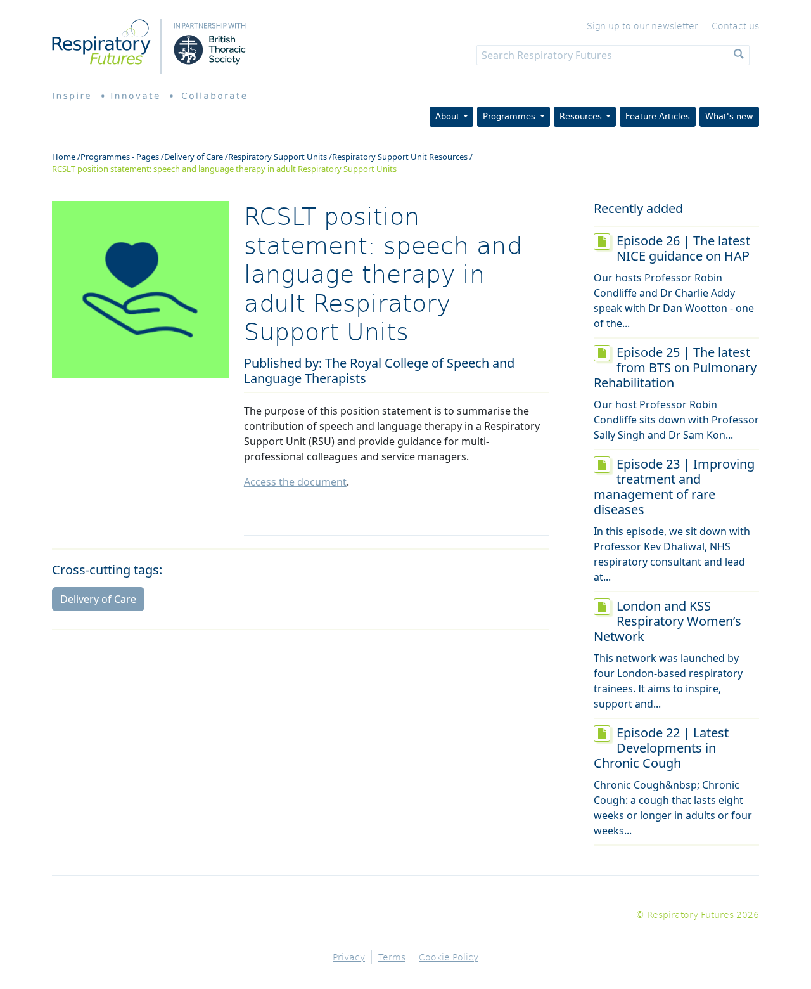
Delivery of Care (193, 156)
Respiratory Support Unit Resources (400, 156)
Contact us (735, 26)
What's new (729, 116)
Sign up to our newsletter (642, 26)
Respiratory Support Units (277, 156)
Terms (392, 957)
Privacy (349, 957)
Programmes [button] (510, 116)
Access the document (295, 482)
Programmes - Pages (119, 156)
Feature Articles (657, 116)
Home (63, 156)
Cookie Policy (448, 957)
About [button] (448, 116)
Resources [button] (581, 116)
